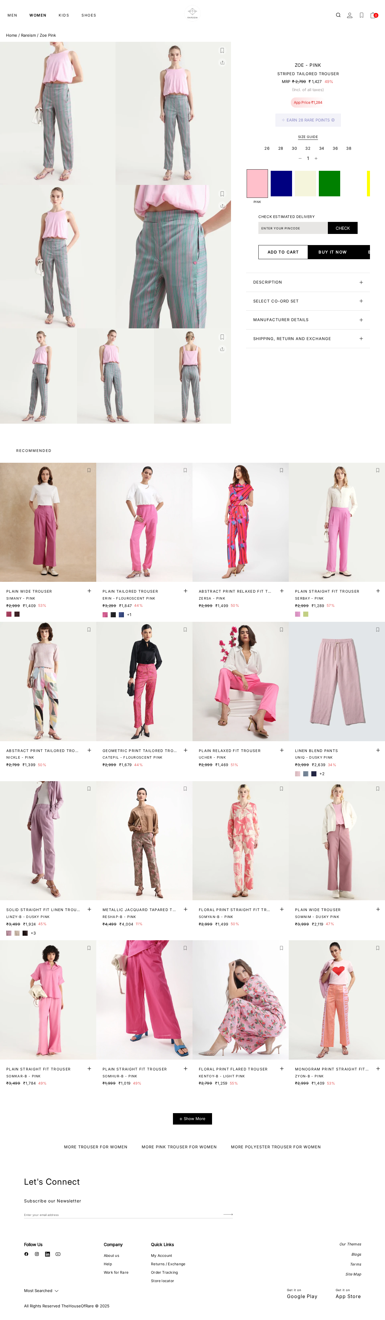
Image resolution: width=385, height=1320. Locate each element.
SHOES (89, 15)
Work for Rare (116, 1272)
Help (108, 1264)
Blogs (356, 1254)
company (113, 1244)
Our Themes (350, 1244)
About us (111, 1255)
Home (11, 35)
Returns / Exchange (168, 1264)
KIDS (64, 15)
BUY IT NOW (333, 252)
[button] (222, 50)
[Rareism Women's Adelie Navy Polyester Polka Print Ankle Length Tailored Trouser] (281, 183)
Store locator (162, 1281)
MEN (12, 15)
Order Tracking (164, 1272)
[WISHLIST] (361, 15)
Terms (355, 1264)
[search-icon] (338, 15)
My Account (161, 1255)
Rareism (28, 35)
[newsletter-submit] (228, 1214)
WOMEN (38, 15)
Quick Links (162, 1244)
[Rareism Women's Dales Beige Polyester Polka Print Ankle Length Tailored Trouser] (305, 183)
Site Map (353, 1274)
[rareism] (192, 13)
